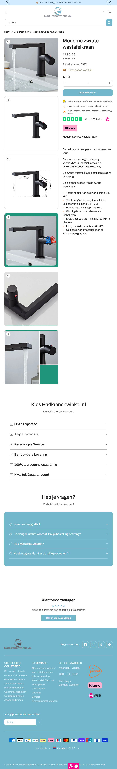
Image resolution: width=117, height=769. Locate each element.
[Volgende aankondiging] (109, 3)
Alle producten (21, 32)
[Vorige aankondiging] (8, 3)
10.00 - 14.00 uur (68, 674)
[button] (8, 12)
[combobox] (58, 22)
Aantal (66, 77)
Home (7, 32)
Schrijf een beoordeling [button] (58, 618)
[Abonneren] (39, 722)
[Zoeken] (109, 22)
